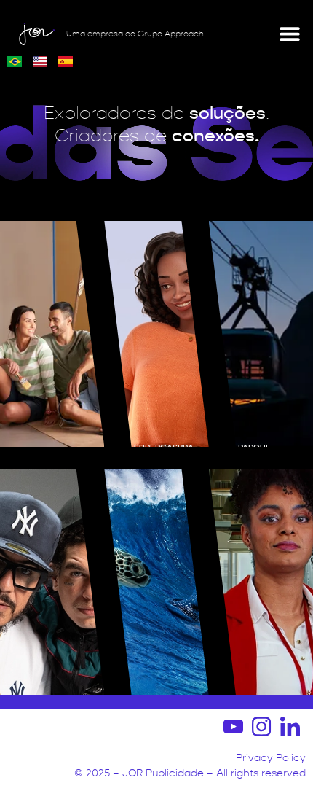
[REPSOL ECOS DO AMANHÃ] (156, 582)
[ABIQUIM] (52, 334)
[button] (289, 33)
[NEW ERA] (52, 582)
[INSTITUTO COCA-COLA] (261, 582)
